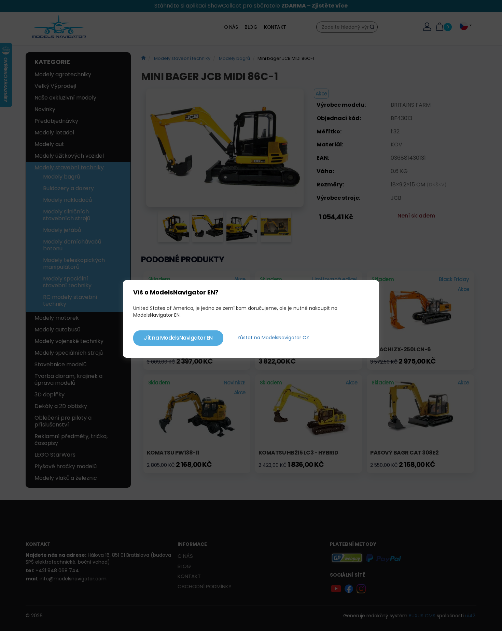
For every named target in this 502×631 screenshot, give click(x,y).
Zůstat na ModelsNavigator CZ (273, 337)
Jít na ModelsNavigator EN (178, 338)
